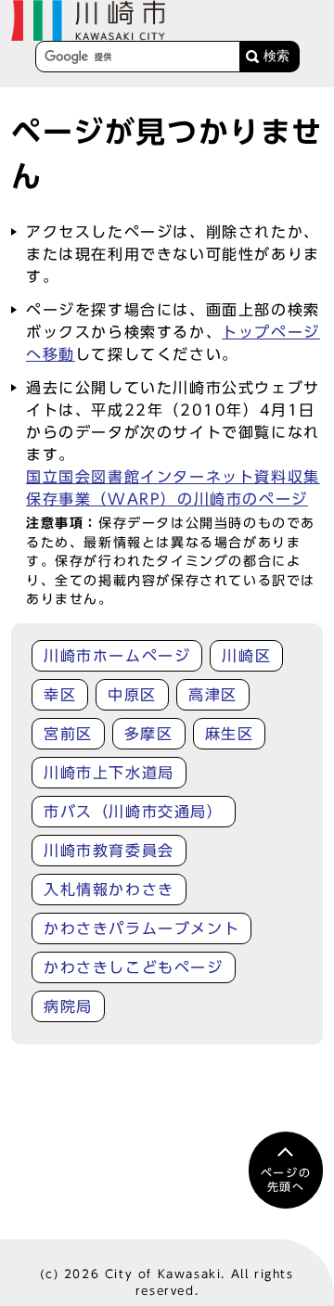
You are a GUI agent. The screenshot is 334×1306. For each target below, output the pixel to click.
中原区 (132, 694)
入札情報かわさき (109, 889)
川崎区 (246, 655)
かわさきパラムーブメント (141, 928)
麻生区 (229, 733)
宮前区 (68, 733)
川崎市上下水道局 (109, 772)
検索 (276, 56)
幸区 (60, 694)
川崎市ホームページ (117, 655)
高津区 (213, 694)
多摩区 (148, 733)
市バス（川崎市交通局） (134, 811)
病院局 (68, 1006)
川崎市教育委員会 (109, 850)
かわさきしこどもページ (134, 967)
